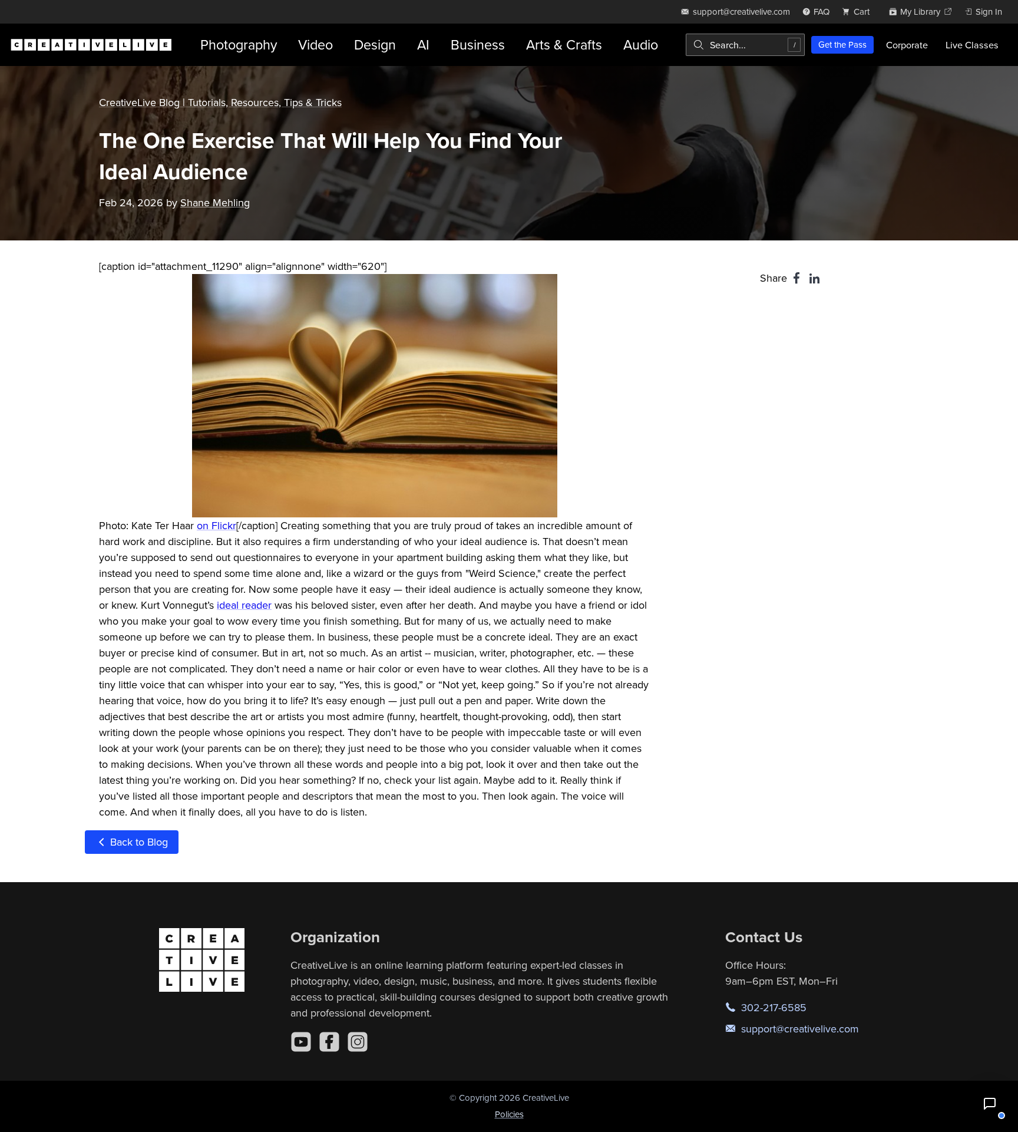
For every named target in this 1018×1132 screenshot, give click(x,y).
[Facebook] (329, 1041)
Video (315, 44)
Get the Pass (842, 44)
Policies (509, 1114)
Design (375, 44)
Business (478, 44)
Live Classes (972, 44)
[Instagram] (357, 1041)
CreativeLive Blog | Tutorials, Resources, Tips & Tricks (220, 102)
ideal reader (244, 605)
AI (423, 44)
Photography (238, 44)
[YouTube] (301, 1041)
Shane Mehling (215, 202)
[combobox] (745, 44)
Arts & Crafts (564, 44)
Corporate (907, 44)
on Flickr (216, 525)
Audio (640, 44)
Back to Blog (137, 841)
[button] (989, 1103)
